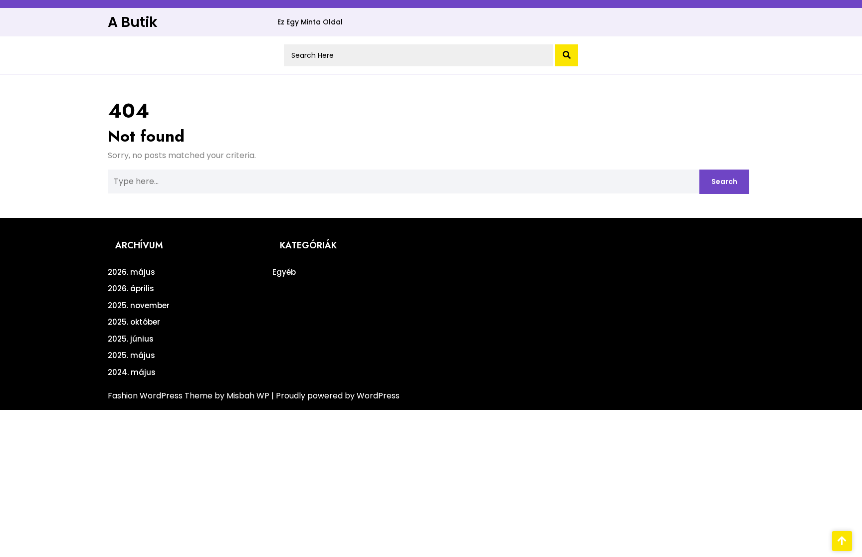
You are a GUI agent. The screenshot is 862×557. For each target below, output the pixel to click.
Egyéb (284, 272)
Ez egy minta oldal (310, 22)
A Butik (133, 22)
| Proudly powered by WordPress (335, 395)
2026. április (131, 288)
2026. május (131, 272)
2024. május (132, 372)
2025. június (131, 339)
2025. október (134, 322)
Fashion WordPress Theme (161, 395)
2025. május (131, 355)
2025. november (139, 305)
